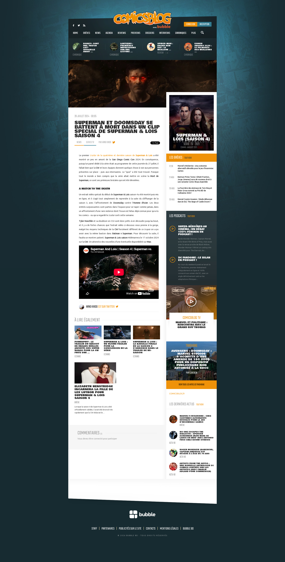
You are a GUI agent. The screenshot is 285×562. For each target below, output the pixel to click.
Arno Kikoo (92, 306)
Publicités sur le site (130, 528)
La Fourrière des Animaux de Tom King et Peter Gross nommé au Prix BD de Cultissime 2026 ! (190, 190)
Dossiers (149, 33)
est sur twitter (106, 306)
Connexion (190, 24)
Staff (94, 528)
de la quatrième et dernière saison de (113, 155)
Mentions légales (169, 528)
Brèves (86, 33)
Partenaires (108, 528)
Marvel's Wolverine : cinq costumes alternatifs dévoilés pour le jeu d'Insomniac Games (191, 168)
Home (75, 33)
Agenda (109, 33)
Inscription (204, 24)
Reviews (122, 33)
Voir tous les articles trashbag (191, 385)
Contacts (150, 528)
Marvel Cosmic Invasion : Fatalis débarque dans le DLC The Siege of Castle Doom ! (190, 200)
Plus (193, 33)
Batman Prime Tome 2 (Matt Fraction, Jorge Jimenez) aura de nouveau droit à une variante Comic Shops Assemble (190, 179)
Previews (135, 33)
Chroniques (180, 33)
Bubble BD (188, 528)
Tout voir (188, 158)
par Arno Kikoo (105, 142)
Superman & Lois (144, 155)
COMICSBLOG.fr (177, 393)
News (97, 33)
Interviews (164, 33)
